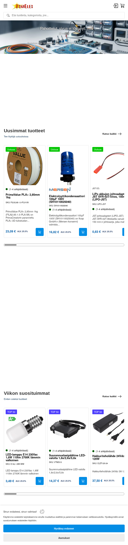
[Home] (22, 6)
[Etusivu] (60, 33)
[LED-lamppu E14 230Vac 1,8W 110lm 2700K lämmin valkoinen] (25, 429)
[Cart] (122, 5)
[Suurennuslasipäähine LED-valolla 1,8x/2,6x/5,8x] (68, 429)
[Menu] (5, 6)
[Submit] (40, 232)
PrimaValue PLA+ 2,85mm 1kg (23, 196)
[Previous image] (9, 167)
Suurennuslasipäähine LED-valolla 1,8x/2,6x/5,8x (67, 457)
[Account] (115, 6)
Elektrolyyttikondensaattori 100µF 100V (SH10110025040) (67, 199)
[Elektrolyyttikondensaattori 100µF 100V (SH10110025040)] (68, 166)
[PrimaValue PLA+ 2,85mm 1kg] (25, 166)
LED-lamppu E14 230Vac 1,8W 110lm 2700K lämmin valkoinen (23, 457)
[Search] (64, 15)
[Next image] (39, 167)
